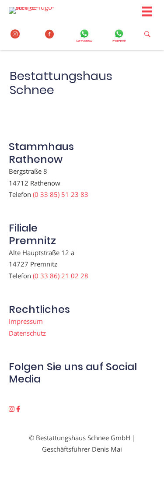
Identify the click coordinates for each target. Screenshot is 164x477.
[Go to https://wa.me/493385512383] (85, 36)
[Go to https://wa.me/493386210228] (119, 36)
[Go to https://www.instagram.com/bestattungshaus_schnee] (15, 34)
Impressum (26, 321)
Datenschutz (27, 333)
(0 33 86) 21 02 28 (60, 275)
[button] (12, 408)
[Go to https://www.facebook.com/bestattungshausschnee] (50, 34)
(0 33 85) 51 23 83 (60, 194)
